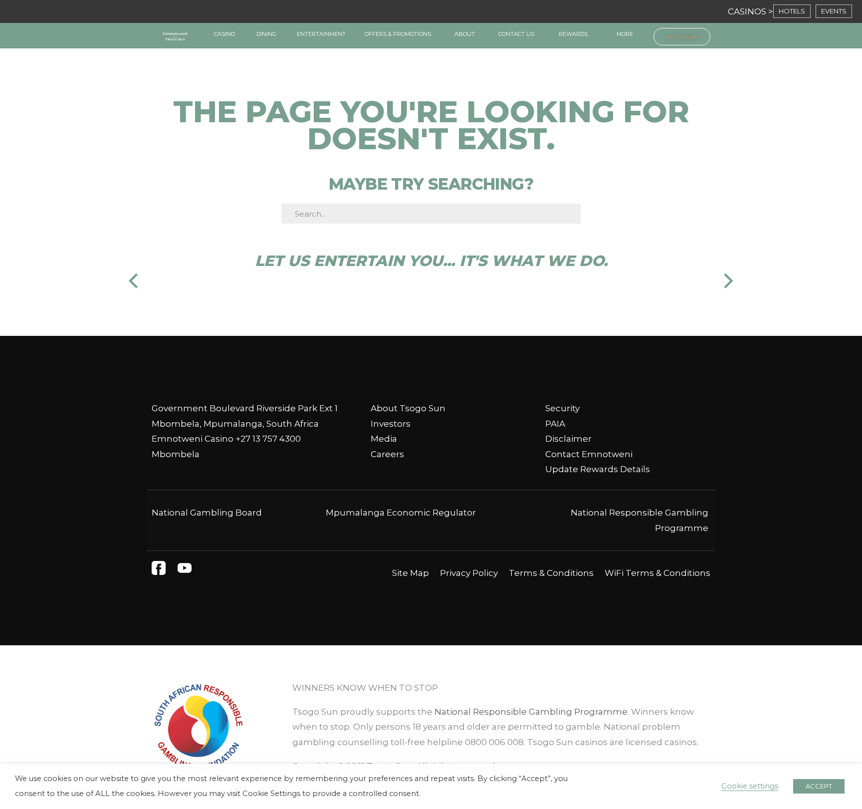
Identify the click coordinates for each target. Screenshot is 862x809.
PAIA (555, 424)
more (625, 33)
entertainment (321, 33)
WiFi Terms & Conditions (657, 573)
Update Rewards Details (597, 469)
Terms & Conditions (551, 573)
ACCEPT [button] (819, 786)
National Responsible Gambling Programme (531, 712)
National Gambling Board (207, 513)
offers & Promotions (398, 33)
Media (384, 439)
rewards (573, 33)
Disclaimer (568, 439)
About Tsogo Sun (408, 408)
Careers (387, 454)
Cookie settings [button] (749, 786)
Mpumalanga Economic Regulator (401, 513)
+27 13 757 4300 (268, 439)
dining (266, 33)
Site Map (410, 573)
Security (562, 408)
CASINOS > (750, 11)
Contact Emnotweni (589, 454)
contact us (516, 33)
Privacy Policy (469, 573)
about (464, 33)
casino (224, 33)
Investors (391, 424)
